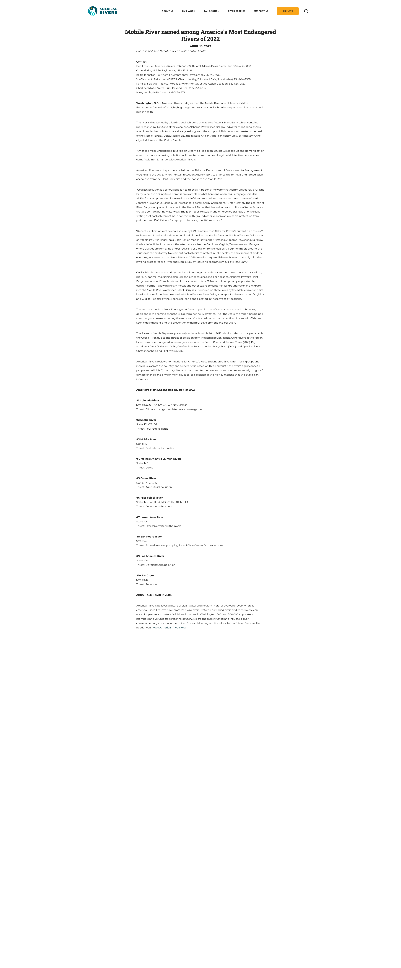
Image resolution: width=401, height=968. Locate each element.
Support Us (261, 11)
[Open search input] (306, 11)
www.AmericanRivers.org (169, 627)
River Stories (236, 11)
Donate (288, 11)
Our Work (188, 11)
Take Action (211, 11)
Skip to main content (101, 19)
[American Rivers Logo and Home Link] (102, 11)
